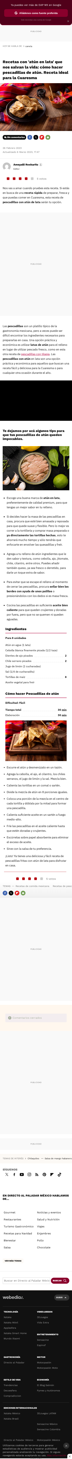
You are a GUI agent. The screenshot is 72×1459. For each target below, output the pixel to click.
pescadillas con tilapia (35, 354)
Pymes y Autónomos (48, 1390)
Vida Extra (43, 1322)
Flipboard (42, 137)
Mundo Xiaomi (12, 1338)
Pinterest (44, 1174)
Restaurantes (12, 1219)
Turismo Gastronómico (19, 1226)
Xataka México (12, 1413)
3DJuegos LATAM (46, 1413)
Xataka (7, 1317)
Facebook (29, 137)
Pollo (40, 1240)
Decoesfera (10, 1390)
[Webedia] (13, 1299)
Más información (56, 1455)
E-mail (48, 137)
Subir (59, 1297)
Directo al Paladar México (18, 1440)
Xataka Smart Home (15, 1333)
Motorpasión (44, 1362)
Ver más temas (13, 1261)
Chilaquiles (34, 1158)
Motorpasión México (48, 1440)
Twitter (35, 137)
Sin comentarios (16, 137)
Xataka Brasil (11, 1418)
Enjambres (44, 1233)
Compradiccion (12, 1396)
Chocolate (43, 1247)
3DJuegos (42, 1317)
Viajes (40, 1226)
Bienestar (10, 1240)
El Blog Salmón (45, 1385)
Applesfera (10, 1328)
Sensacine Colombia (48, 1429)
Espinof (41, 1345)
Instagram (29, 1174)
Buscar (57, 1280)
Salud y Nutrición (48, 1219)
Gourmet (9, 1212)
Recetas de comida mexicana (32, 886)
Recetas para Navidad (18, 1233)
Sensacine (43, 1340)
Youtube (21, 1174)
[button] (27, 165)
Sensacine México (47, 1424)
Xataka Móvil (11, 1322)
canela (28, 46)
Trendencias (11, 1385)
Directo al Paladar (14, 1362)
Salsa (7, 1247)
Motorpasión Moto (47, 1368)
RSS (37, 1174)
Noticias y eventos (49, 1212)
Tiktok (59, 1174)
